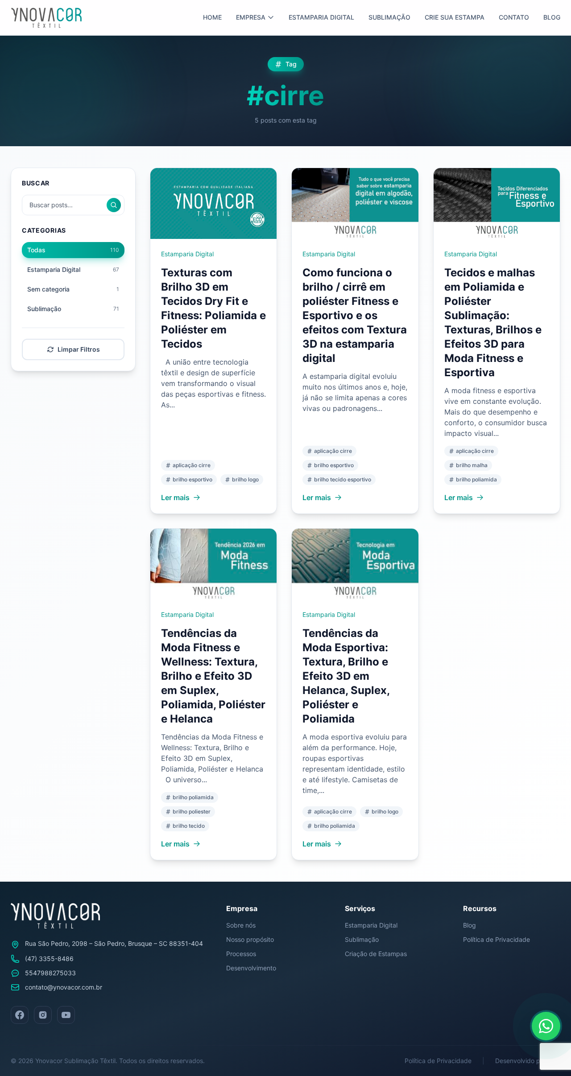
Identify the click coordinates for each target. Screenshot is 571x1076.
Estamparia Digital (321, 17)
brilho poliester (192, 811)
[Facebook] (20, 1015)
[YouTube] (66, 1015)
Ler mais (175, 497)
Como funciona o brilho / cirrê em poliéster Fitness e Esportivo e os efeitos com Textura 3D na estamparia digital (354, 315)
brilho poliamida (476, 479)
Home (212, 17)
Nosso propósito (250, 939)
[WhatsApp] (546, 1026)
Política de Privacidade (496, 939)
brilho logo (245, 479)
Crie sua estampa (454, 17)
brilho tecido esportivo (342, 479)
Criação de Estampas (376, 953)
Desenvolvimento (251, 968)
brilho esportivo (192, 479)
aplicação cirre (192, 465)
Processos (241, 953)
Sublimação (389, 17)
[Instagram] (43, 1015)
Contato (514, 17)
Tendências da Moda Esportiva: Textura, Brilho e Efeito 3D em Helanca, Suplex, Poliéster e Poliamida (345, 676)
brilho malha (472, 465)
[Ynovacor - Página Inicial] (46, 17)
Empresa (250, 17)
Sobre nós (241, 925)
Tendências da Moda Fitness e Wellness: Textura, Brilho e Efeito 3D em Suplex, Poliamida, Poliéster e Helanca (213, 676)
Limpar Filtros (79, 349)
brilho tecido (189, 825)
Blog (551, 17)
